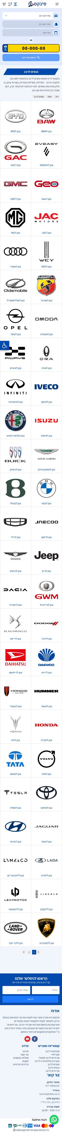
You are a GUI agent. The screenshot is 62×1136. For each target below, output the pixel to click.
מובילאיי (55, 1054)
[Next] (24, 952)
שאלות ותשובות (21, 1058)
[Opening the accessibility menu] (4, 345)
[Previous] (38, 952)
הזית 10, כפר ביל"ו (50, 1102)
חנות (50, 96)
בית (56, 96)
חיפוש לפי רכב (29, 57)
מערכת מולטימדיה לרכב (47, 1061)
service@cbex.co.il (49, 1094)
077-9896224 (52, 1085)
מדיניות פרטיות (21, 1064)
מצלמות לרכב (52, 1051)
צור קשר (24, 1054)
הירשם (30, 999)
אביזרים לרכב (53, 1071)
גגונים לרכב (54, 1067)
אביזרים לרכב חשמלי (49, 1058)
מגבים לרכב (54, 1064)
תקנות (25, 1061)
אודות (26, 1051)
